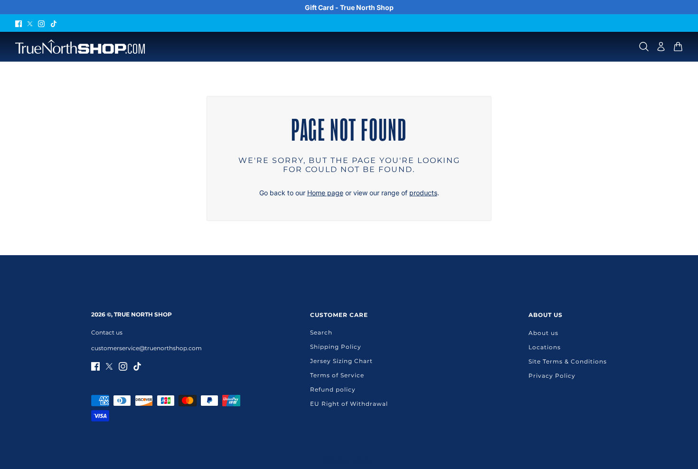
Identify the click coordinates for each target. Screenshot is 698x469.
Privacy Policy (551, 375)
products (423, 193)
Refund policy (333, 389)
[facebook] (18, 23)
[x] (30, 23)
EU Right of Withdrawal (349, 403)
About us (543, 332)
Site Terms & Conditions (567, 361)
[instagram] (41, 23)
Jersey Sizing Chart (341, 360)
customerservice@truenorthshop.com (146, 348)
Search (321, 332)
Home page (325, 193)
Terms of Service (337, 375)
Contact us (107, 332)
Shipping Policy (335, 346)
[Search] (644, 46)
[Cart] (678, 46)
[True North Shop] (80, 46)
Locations (544, 347)
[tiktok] (54, 23)
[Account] (661, 46)
